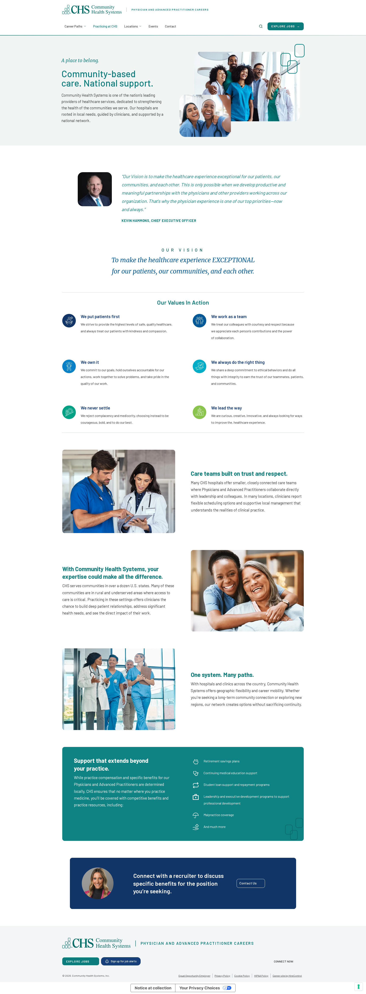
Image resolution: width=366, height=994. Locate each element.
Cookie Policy (242, 975)
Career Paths (73, 26)
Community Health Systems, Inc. (91, 975)
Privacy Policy (222, 975)
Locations (131, 26)
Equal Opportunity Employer (194, 975)
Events (153, 26)
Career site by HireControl (287, 975)
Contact (170, 26)
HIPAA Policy (261, 975)
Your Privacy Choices (199, 988)
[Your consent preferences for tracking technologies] (359, 987)
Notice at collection (153, 988)
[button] (251, 883)
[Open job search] (261, 26)
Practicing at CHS (105, 26)
